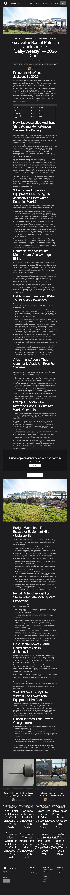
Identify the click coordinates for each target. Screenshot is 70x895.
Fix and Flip (45, 873)
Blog (4, 872)
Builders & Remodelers (48, 869)
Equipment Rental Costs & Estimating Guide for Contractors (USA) (40, 38)
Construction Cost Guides (8, 876)
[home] (12, 3)
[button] (37, 3)
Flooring (45, 881)
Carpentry (45, 883)
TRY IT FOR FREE (35, 465)
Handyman (45, 871)
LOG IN (63, 3)
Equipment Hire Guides (8, 874)
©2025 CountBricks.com (35, 891)
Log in (6, 880)
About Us (5, 871)
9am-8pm (32, 872)
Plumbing (45, 876)
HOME (30, 3)
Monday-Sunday (33, 870)
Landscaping (46, 874)
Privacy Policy (60, 869)
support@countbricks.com (35, 873)
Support (5, 877)
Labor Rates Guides (7, 873)
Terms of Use (59, 870)
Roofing (45, 878)
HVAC (44, 879)
